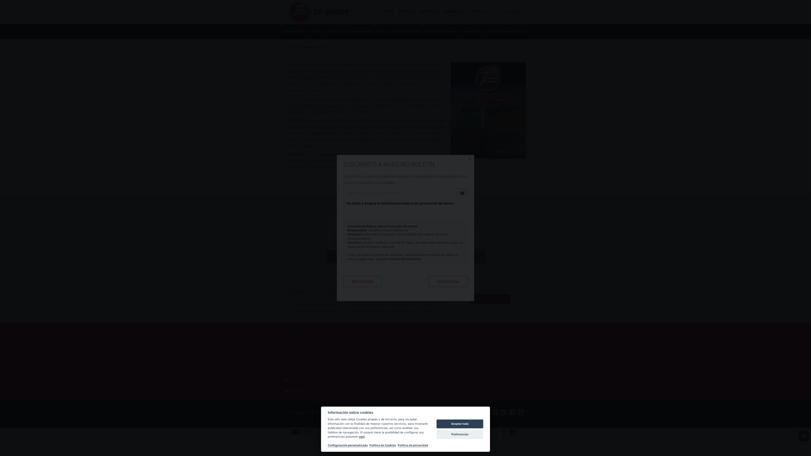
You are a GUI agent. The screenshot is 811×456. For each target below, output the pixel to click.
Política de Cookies (382, 445)
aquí (362, 436)
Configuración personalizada (348, 445)
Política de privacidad (413, 445)
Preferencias (459, 434)
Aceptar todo (460, 423)
